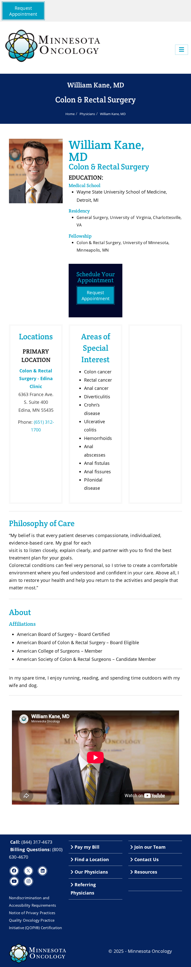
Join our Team (149, 847)
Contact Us (146, 859)
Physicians (87, 114)
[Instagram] (28, 881)
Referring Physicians (83, 889)
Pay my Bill (86, 847)
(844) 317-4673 (36, 842)
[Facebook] (14, 871)
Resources (145, 872)
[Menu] (181, 50)
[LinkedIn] (43, 871)
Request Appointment (23, 11)
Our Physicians (90, 872)
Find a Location (91, 859)
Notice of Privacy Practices (32, 912)
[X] (28, 871)
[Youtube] (14, 881)
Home (70, 114)
